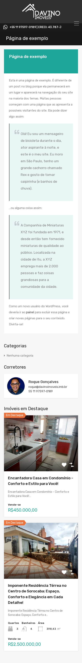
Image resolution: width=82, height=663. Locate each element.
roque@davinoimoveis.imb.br (47, 387)
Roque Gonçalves (43, 382)
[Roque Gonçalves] (16, 393)
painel (30, 312)
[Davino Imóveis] (41, 18)
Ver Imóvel (41, 460)
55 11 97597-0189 (40, 391)
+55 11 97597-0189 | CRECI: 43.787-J (35, 27)
